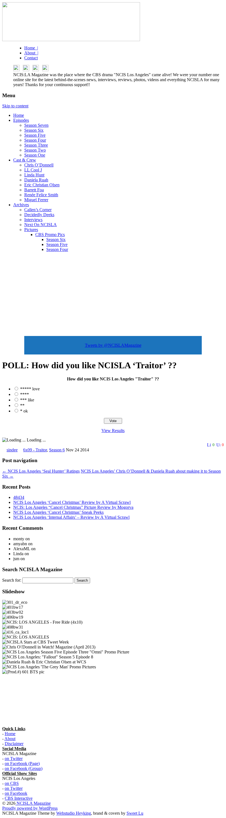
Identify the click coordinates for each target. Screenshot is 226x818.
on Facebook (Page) (22, 763)
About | (31, 53)
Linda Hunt (34, 175)
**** (24, 394)
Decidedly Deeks (39, 214)
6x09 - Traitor (35, 450)
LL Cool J (33, 170)
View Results (113, 430)
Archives (21, 204)
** (22, 405)
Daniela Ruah (36, 180)
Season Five (34, 135)
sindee (12, 450)
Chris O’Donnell (38, 165)
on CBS (12, 783)
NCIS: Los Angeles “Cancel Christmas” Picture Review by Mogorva (73, 507)
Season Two (35, 150)
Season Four (35, 140)
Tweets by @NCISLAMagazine (113, 345)
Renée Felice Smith (41, 194)
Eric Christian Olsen (42, 184)
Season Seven (36, 125)
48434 (18, 497)
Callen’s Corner (38, 209)
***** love (30, 389)
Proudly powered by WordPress (30, 808)
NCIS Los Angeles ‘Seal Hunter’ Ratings (41, 471)
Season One (34, 155)
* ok (24, 411)
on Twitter (14, 758)
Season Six (34, 130)
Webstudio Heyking (73, 813)
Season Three (36, 145)
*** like (27, 400)
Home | (31, 48)
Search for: (11, 580)
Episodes (21, 120)
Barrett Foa (34, 189)
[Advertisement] (113, 295)
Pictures (31, 229)
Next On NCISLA (40, 224)
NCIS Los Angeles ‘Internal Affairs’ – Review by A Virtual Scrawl (71, 517)
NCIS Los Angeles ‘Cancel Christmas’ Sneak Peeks (58, 512)
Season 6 (57, 450)
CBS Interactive (19, 798)
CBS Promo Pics (50, 234)
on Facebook (16, 793)
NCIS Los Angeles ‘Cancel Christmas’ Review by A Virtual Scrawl (72, 502)
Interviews (33, 219)
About (9, 738)
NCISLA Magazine (33, 803)
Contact (31, 57)
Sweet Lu (135, 813)
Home (18, 115)
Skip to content (15, 106)
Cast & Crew (24, 160)
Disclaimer (14, 743)
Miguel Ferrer (36, 199)
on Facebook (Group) (23, 768)
